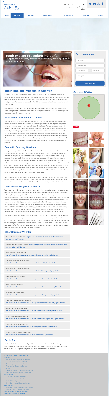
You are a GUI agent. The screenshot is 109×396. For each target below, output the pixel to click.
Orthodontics (68, 15)
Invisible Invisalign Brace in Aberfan (17, 389)
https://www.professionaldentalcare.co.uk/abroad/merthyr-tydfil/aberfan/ (30, 334)
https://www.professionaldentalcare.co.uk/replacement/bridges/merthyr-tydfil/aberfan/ (34, 295)
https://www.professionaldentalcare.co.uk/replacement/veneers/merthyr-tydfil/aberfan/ (34, 279)
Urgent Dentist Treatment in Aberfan (16, 391)
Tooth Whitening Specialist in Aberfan (18, 372)
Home (7, 15)
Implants (17, 15)
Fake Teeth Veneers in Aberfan (16, 376)
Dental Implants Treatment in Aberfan (18, 364)
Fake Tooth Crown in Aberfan (15, 379)
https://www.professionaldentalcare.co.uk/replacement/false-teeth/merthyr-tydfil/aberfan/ (35, 303)
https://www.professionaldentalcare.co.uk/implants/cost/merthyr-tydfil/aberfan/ (32, 255)
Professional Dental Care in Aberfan (16, 355)
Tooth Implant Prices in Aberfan (16, 366)
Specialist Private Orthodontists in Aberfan (20, 387)
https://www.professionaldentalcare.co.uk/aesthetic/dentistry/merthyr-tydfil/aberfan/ (33, 263)
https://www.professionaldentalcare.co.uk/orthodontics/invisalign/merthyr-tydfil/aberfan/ (35, 319)
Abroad (100, 15)
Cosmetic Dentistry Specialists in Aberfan (19, 370)
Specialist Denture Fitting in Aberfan (18, 383)
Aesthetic (30, 15)
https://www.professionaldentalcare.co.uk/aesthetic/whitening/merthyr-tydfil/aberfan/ (34, 271)
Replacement (47, 15)
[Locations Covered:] (3, 2)
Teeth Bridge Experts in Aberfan (16, 381)
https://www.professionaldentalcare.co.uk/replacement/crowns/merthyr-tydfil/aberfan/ (34, 287)
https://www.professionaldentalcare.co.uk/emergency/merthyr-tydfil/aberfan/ (31, 326)
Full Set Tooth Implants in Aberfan (17, 362)
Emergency (86, 15)
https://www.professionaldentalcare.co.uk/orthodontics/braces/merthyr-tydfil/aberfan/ (34, 311)
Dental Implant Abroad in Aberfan (15, 394)
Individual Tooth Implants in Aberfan (18, 359)
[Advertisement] (54, 34)
